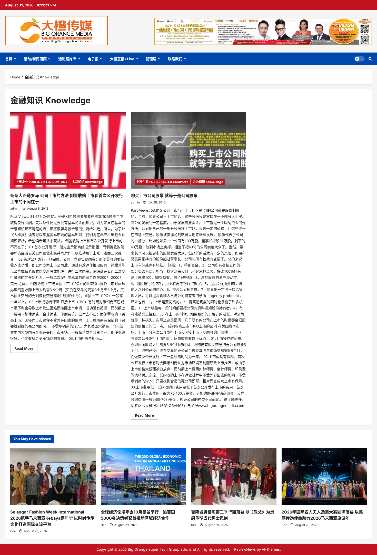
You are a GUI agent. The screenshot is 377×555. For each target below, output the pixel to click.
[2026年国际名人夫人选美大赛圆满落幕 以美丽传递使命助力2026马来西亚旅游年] (324, 476)
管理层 (151, 59)
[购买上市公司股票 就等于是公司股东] (188, 150)
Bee (13, 531)
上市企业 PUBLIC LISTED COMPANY (42, 182)
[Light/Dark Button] (359, 58)
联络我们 (175, 59)
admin (14, 208)
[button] (370, 59)
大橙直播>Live (122, 59)
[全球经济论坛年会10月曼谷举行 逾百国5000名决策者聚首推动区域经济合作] (143, 476)
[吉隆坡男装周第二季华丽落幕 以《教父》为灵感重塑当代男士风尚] (233, 476)
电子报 (93, 59)
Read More (25, 349)
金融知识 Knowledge (87, 182)
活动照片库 (67, 59)
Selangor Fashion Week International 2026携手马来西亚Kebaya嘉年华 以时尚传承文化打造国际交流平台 (52, 518)
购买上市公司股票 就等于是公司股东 (164, 195)
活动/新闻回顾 (35, 59)
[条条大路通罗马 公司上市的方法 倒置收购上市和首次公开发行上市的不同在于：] (68, 150)
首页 (8, 59)
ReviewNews (245, 549)
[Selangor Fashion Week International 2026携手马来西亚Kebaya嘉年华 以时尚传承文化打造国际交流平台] (53, 476)
